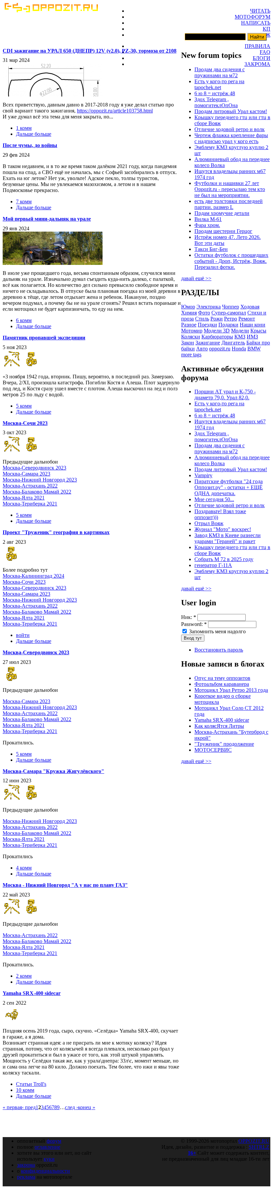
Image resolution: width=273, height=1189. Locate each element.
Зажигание (207, 342)
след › (71, 1107)
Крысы (258, 330)
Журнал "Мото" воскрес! (222, 529)
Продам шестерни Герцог (223, 231)
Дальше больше (33, 134)
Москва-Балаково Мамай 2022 (37, 492)
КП (266, 29)
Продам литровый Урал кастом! (230, 111)
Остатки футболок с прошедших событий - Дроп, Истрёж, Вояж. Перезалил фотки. (231, 261)
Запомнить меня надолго (217, 631)
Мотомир (191, 330)
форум (54, 1141)
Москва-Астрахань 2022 (30, 486)
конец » (86, 1107)
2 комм (24, 976)
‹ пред (29, 1107)
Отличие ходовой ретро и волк (229, 129)
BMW (254, 348)
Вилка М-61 (208, 219)
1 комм (24, 128)
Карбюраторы (217, 336)
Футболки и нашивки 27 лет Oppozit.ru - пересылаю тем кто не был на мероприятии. (229, 189)
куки (49, 1159)
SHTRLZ (259, 1147)
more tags (191, 354)
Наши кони (252, 324)
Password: (194, 624)
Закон (187, 342)
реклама (26, 1177)
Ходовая (249, 306)
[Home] (51, 10)
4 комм (24, 868)
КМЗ (239, 336)
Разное (188, 324)
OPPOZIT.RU (253, 1141)
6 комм (24, 320)
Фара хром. (207, 225)
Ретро (230, 318)
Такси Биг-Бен (211, 249)
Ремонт (246, 318)
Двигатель (233, 342)
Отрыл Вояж (208, 523)
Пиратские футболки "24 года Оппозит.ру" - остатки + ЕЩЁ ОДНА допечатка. (228, 487)
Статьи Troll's (31, 1084)
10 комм (25, 1090)
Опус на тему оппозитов (222, 678)
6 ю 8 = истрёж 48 (214, 93)
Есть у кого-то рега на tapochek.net (219, 84)
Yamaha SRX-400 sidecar (32, 993)
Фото (204, 312)
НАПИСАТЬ (255, 23)
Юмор (188, 306)
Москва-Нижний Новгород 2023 (40, 480)
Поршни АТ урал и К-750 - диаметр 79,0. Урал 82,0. (225, 394)
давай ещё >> (196, 278)
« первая (12, 1107)
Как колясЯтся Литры (219, 726)
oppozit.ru (219, 348)
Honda (239, 348)
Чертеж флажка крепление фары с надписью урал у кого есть (231, 138)
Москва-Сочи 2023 (25, 423)
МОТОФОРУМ (252, 17)
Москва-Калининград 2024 (33, 576)
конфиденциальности (45, 1171)
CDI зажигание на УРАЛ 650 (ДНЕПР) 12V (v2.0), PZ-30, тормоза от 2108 (89, 51)
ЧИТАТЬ (260, 11)
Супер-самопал (228, 312)
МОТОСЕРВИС (213, 750)
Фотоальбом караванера (221, 684)
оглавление (47, 1147)
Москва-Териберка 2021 (30, 503)
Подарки (228, 324)
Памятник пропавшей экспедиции (44, 337)
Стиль (202, 318)
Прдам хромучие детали (221, 213)
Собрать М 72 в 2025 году (223, 559)
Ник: (188, 617)
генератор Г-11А (213, 565)
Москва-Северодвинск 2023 (34, 468)
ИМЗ (252, 336)
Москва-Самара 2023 (26, 474)
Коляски (190, 336)
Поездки (207, 324)
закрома (26, 1165)
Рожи (216, 318)
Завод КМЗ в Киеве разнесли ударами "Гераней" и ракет (227, 538)
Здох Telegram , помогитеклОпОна (216, 102)
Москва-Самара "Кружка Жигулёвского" (53, 771)
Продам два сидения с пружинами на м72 (219, 72)
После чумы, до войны (30, 145)
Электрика (208, 306)
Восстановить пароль (218, 650)
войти (23, 635)
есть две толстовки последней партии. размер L (228, 204)
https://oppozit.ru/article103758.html (115, 110)
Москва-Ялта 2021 (24, 497)
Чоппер (230, 306)
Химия (189, 312)
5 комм (24, 406)
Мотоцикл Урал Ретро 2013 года (231, 690)
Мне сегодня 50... (214, 499)
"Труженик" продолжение (224, 744)
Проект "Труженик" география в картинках (56, 532)
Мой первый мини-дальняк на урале (47, 219)
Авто (202, 348)
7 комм (24, 201)
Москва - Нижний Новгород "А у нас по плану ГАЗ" (65, 885)
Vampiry (203, 475)
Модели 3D (217, 330)
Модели (240, 330)
